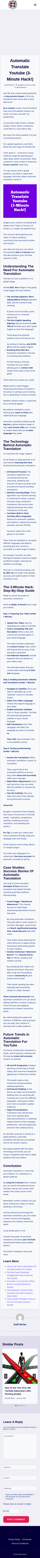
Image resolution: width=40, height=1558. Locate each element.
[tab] (15, 1405)
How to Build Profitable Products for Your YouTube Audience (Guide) (21, 1302)
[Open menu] (35, 5)
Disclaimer (27, 1539)
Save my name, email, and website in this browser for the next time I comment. (20, 1496)
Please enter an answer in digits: (17, 1504)
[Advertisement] (20, 31)
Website (7, 1488)
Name (7, 1467)
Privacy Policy (14, 1539)
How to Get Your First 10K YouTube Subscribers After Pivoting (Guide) (18, 1391)
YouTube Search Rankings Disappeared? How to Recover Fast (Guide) (20, 1275)
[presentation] (20, 1366)
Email (7, 1478)
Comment (9, 1436)
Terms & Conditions (20, 1543)
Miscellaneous (22, 87)
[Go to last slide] (5, 1376)
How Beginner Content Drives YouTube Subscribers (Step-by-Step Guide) (20, 1293)
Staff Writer (20, 1324)
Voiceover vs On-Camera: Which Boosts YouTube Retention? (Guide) (21, 1284)
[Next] (34, 1376)
